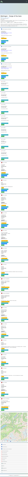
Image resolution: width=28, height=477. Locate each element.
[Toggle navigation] (26, 1)
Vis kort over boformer (4, 175)
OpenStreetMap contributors (24, 441)
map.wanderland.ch (3, 38)
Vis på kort (2, 43)
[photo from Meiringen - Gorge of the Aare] (5, 17)
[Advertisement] (14, 8)
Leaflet (20, 441)
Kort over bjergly (3, 59)
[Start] (2, 1)
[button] (7, 440)
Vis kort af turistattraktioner (4, 40)
